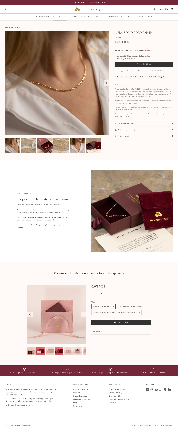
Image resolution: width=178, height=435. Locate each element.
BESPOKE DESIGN (115, 17)
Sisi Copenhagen (15, 426)
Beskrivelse (119, 85)
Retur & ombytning (115, 393)
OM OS (129, 17)
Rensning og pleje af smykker (119, 399)
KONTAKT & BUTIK (166, 426)
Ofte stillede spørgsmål (117, 389)
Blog (75, 403)
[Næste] (106, 83)
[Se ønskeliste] (166, 9)
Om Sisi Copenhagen (80, 389)
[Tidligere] (30, 314)
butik (133, 59)
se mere (148, 51)
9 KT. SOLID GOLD (60, 17)
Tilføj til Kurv (144, 64)
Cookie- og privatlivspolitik (83, 399)
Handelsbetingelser (80, 396)
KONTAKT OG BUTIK (144, 17)
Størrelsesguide (114, 396)
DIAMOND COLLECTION (80, 17)
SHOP (28, 17)
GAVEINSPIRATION (42, 17)
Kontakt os (112, 403)
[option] (57, 83)
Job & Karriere (78, 406)
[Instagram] (152, 389)
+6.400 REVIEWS (98, 2)
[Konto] (161, 9)
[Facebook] (147, 389)
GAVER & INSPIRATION (144, 426)
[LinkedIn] (169, 389)
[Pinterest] (165, 389)
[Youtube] (156, 389)
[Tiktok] (160, 389)
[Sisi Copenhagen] (89, 9)
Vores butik (77, 393)
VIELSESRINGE (99, 17)
